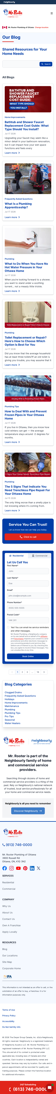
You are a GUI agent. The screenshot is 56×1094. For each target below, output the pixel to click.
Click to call (30, 536)
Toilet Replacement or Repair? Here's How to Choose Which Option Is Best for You (26, 341)
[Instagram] (11, 868)
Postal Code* (13, 614)
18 (38, 672)
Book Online (28, 656)
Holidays (9, 699)
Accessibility (8, 1021)
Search (48, 64)
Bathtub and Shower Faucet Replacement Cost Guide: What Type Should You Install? (27, 125)
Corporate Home (11, 968)
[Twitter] (39, 868)
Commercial (41, 555)
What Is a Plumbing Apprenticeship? (18, 205)
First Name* (12, 565)
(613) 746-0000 (19, 845)
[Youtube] (18, 868)
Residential (18, 555)
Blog (4, 949)
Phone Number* (14, 602)
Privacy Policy (9, 1015)
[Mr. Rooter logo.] (14, 741)
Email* (10, 590)
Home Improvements (15, 117)
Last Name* (12, 578)
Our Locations (10, 955)
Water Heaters (12, 723)
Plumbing (9, 259)
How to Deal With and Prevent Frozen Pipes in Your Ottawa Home (26, 415)
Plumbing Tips (12, 406)
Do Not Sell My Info (11, 1027)
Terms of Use (8, 1010)
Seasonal (10, 719)
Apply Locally (9, 931)
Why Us (6, 906)
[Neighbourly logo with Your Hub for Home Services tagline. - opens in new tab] (42, 741)
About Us (7, 912)
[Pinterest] (25, 868)
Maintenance (12, 706)
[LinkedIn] (32, 868)
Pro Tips (9, 716)
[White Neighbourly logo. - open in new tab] (9, 2)
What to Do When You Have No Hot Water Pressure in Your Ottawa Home (26, 267)
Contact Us (8, 919)
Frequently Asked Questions (19, 199)
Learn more (11, 152)
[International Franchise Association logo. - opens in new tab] (7, 976)
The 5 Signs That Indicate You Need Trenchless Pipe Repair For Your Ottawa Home (27, 490)
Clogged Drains (13, 692)
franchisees (19, 639)
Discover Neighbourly (26, 810)
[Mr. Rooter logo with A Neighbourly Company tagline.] (28, 833)
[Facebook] (4, 868)
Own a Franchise (11, 925)
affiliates (43, 636)
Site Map (7, 961)
